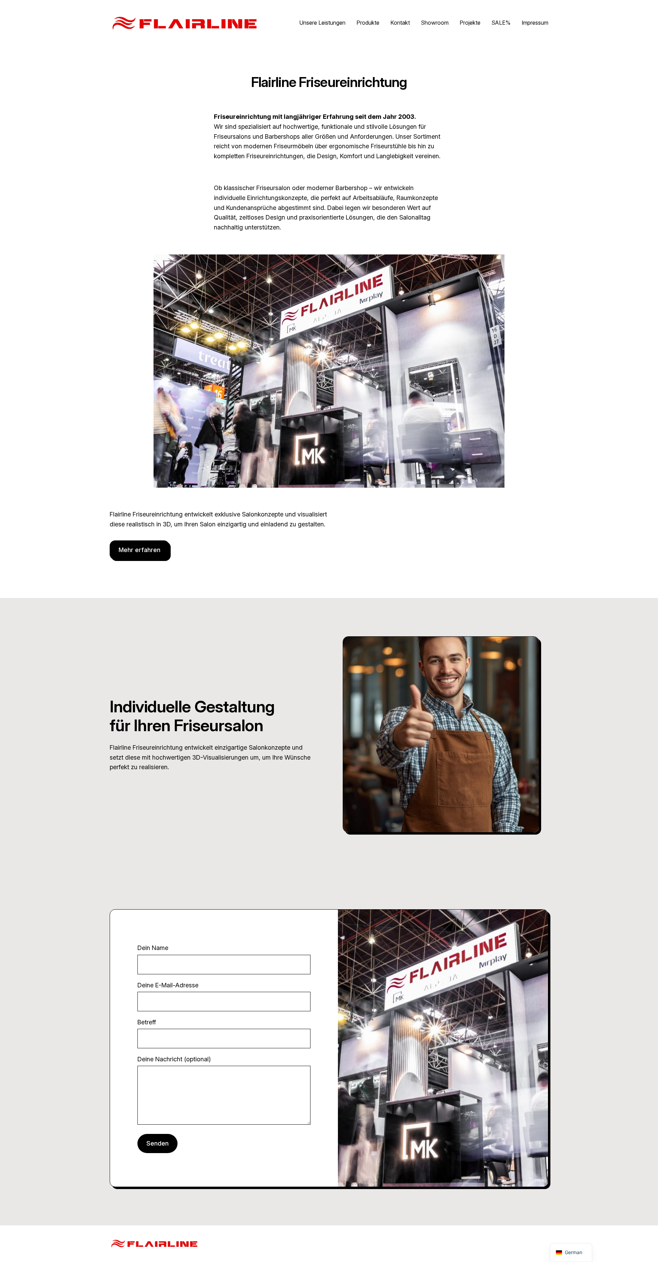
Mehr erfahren (139, 549)
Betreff (146, 1022)
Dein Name (152, 947)
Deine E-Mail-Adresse (167, 985)
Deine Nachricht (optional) (174, 1059)
